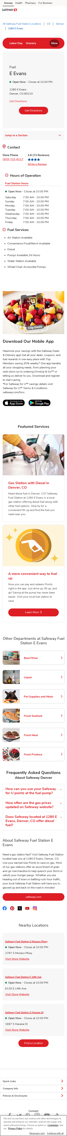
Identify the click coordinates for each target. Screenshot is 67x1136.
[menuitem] (16, 43)
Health (18, 3)
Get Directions (18, 101)
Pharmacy (30, 3)
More (54, 43)
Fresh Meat (38, 735)
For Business (45, 3)
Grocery (8, 3)
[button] (61, 10)
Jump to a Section (16, 135)
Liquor (38, 677)
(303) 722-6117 (13, 159)
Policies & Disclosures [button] (15, 1095)
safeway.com (45, 897)
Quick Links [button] (9, 1081)
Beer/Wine (38, 658)
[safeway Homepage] (9, 10)
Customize (53, 1125)
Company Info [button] (10, 1088)
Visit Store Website (17, 959)
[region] (33, 1125)
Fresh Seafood (38, 716)
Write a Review (37, 164)
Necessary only (37, 1133)
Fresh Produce (38, 754)
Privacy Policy (15, 1128)
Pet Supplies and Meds (38, 696)
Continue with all (55, 1133)
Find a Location (36, 1043)
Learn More (42, 612)
